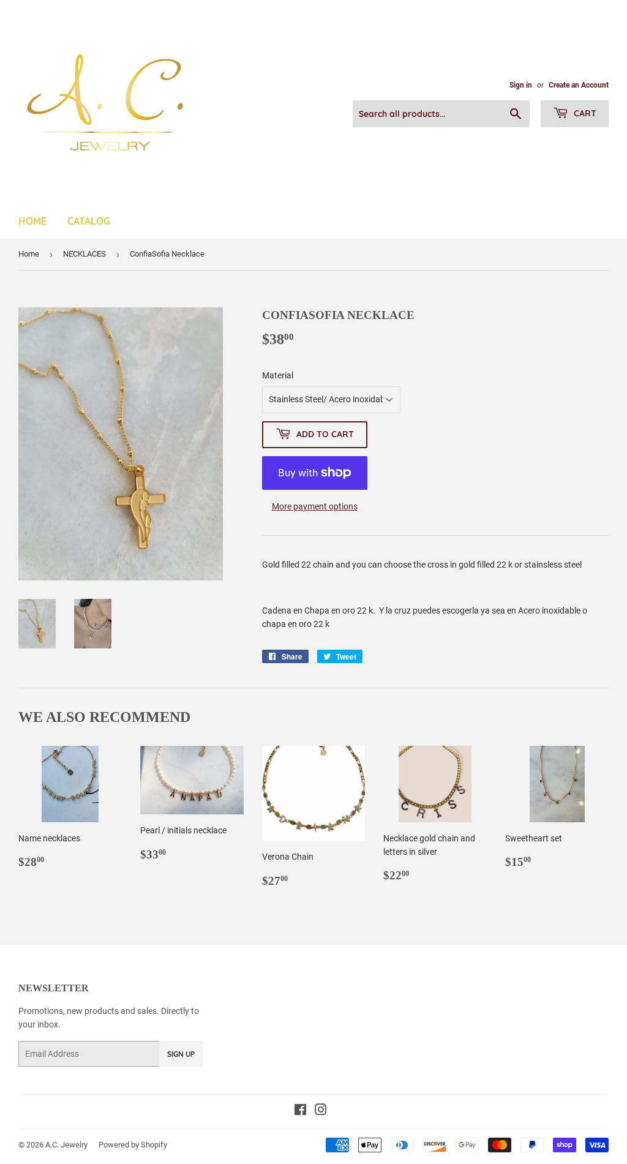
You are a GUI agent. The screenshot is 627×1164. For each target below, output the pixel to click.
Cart (583, 113)
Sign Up (181, 1054)
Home (32, 221)
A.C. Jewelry (66, 1144)
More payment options (315, 506)
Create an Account (579, 85)
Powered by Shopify (133, 1144)
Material (277, 375)
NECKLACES (84, 253)
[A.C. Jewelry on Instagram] (321, 1111)
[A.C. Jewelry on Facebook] (300, 1111)
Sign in (520, 85)
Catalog (88, 221)
